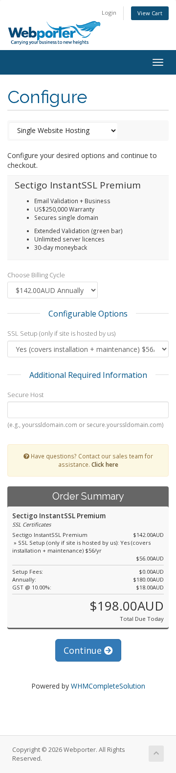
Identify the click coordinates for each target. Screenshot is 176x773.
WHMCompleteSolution (108, 686)
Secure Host (25, 394)
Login (109, 12)
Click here (104, 464)
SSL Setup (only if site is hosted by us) (61, 333)
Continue (84, 650)
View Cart (149, 13)
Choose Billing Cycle (36, 274)
